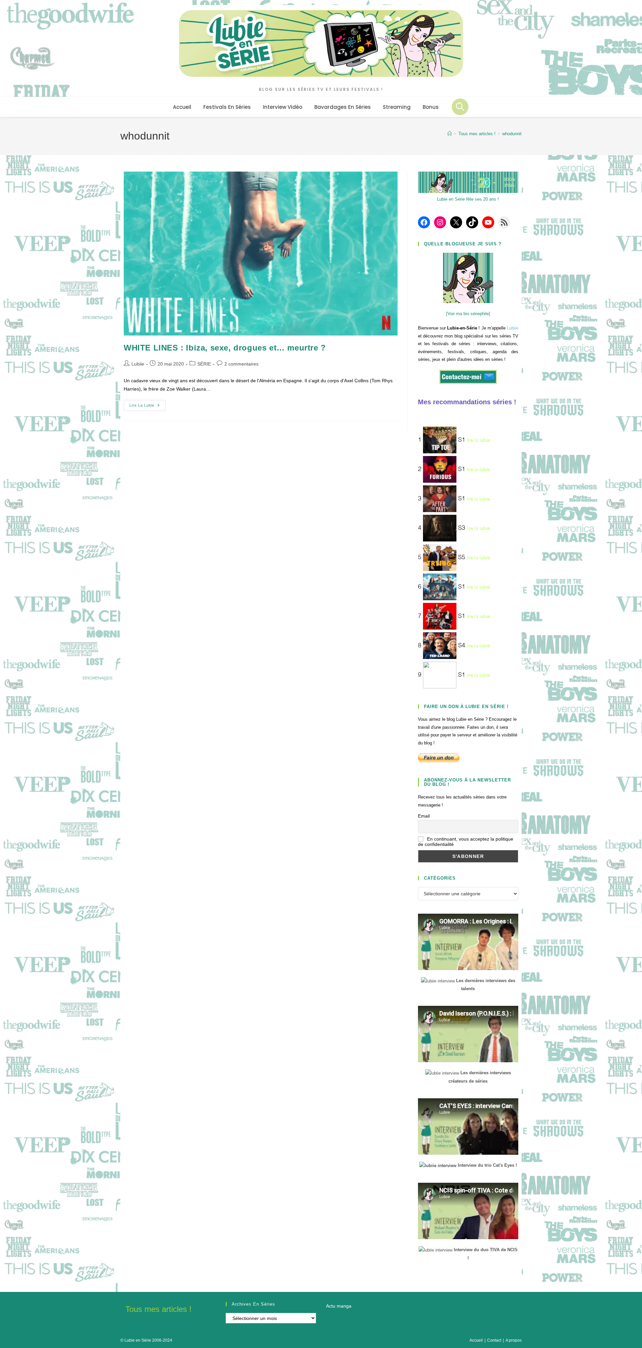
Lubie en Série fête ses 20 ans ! (468, 199)
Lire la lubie (147, 407)
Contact (494, 1340)
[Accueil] (449, 133)
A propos (514, 1340)
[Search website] (460, 106)
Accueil (476, 1340)
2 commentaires (241, 364)
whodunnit (512, 133)
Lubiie (137, 364)
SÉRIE (204, 364)
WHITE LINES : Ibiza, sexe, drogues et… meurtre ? (225, 347)
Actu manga (338, 1306)
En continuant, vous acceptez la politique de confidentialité (465, 841)
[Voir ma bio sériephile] (468, 313)
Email (424, 816)
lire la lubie (478, 440)
